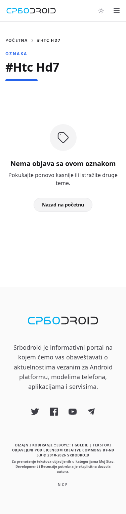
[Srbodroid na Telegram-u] (91, 412)
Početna (16, 40)
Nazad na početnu (63, 204)
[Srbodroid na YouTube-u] (73, 412)
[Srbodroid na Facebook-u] (54, 412)
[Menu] (116, 10)
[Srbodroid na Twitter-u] (35, 412)
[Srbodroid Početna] (31, 10)
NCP (63, 484)
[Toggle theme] (101, 11)
